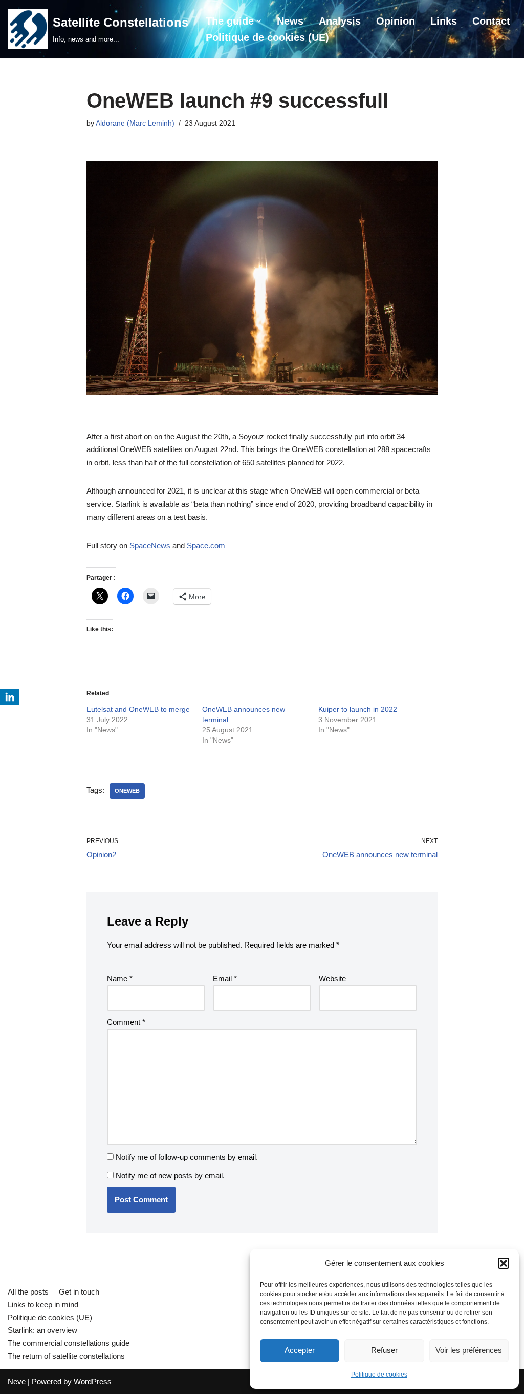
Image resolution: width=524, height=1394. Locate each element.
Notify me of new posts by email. (170, 1175)
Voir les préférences (468, 1350)
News (290, 21)
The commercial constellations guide (68, 1343)
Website (332, 978)
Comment (126, 1022)
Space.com (206, 545)
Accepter (300, 1350)
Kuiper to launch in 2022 (357, 709)
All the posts (28, 1291)
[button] (503, 1263)
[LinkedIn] (9, 697)
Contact (491, 21)
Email (225, 978)
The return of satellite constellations (66, 1355)
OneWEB (127, 791)
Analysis (340, 21)
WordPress (93, 1381)
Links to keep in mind (43, 1304)
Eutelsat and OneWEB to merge (138, 709)
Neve (17, 1381)
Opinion (395, 21)
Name (120, 978)
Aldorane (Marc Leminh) (135, 123)
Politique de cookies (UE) (267, 37)
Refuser (384, 1350)
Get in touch (79, 1291)
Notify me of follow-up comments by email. (187, 1157)
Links (443, 21)
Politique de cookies (379, 1374)
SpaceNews (149, 545)
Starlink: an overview (42, 1330)
